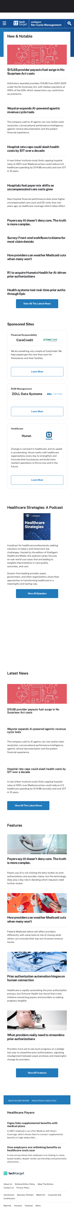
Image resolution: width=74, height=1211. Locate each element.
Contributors (9, 1198)
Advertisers (9, 1195)
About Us (8, 1184)
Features (29, 1206)
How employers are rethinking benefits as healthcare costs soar (34, 1149)
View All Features (37, 1072)
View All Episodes (37, 593)
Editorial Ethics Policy (25, 1184)
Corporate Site (54, 1195)
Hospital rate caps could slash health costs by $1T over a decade (33, 148)
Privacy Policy (23, 1188)
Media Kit (40, 1195)
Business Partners (25, 1195)
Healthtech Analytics (44, 1101)
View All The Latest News (37, 303)
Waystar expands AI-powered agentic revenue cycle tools (33, 110)
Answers (18, 1206)
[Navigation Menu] (4, 23)
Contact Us (9, 1188)
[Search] (69, 23)
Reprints (7, 1206)
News (38, 1206)
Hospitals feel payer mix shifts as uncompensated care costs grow (30, 187)
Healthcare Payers (18, 1101)
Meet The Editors (46, 1184)
